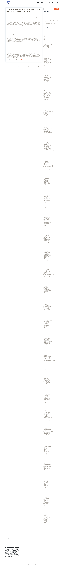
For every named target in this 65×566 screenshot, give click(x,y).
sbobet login (9, 551)
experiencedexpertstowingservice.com (49, 150)
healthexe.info (45, 481)
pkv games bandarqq (15, 538)
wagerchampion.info (46, 127)
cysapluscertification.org (47, 502)
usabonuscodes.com (46, 339)
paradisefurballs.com (46, 84)
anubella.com (45, 355)
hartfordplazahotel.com (47, 521)
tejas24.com (45, 476)
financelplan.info (46, 54)
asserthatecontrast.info (47, 489)
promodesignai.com (46, 349)
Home (38, 2)
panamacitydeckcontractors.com (48, 453)
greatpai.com (45, 277)
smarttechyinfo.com (46, 78)
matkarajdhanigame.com (47, 59)
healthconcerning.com (46, 89)
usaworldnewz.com (46, 209)
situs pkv (6, 550)
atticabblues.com (46, 288)
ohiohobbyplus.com (46, 239)
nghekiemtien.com (46, 473)
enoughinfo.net (45, 513)
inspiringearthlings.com (47, 317)
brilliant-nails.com (46, 465)
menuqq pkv (16, 552)
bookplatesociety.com (46, 249)
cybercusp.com (45, 362)
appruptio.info (45, 530)
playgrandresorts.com (46, 198)
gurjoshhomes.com (46, 244)
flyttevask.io (45, 519)
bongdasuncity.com (46, 81)
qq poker (44, 39)
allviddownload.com (46, 390)
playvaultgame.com (46, 197)
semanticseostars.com (47, 93)
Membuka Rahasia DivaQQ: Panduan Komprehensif (49, 24)
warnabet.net (45, 515)
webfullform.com (46, 388)
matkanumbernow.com (47, 398)
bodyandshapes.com (46, 359)
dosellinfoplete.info (46, 496)
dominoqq (45, 33)
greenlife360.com (46, 381)
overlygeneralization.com (47, 97)
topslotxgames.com (46, 401)
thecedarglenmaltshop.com (47, 44)
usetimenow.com (46, 426)
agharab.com (45, 272)
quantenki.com (45, 141)
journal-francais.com (46, 468)
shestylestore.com (46, 201)
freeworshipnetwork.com (47, 279)
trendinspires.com (46, 457)
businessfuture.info (46, 55)
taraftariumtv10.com (46, 462)
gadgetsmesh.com (46, 99)
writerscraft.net (45, 430)
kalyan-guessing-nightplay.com (48, 422)
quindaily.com (45, 352)
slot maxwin (18, 541)
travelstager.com (46, 456)
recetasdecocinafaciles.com (47, 275)
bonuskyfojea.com (46, 172)
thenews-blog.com (46, 337)
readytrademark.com (46, 344)
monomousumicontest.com (47, 128)
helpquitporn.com (46, 311)
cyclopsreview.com (46, 292)
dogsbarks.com (45, 295)
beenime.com (45, 159)
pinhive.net (45, 514)
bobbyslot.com (45, 73)
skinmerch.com (45, 231)
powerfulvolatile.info (46, 498)
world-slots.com (46, 61)
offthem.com (45, 376)
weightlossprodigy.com (47, 77)
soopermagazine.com (46, 342)
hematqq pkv (12, 553)
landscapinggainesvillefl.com (48, 320)
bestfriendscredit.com (46, 262)
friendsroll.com (45, 253)
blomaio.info (45, 495)
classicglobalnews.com (47, 361)
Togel (58, 2)
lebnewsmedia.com (46, 250)
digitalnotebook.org (46, 79)
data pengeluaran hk (46, 32)
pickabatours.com (46, 51)
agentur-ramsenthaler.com (47, 132)
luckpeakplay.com (46, 188)
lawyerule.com (45, 470)
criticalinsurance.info (46, 420)
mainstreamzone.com (46, 94)
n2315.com (45, 438)
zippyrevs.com (45, 397)
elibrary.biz (45, 263)
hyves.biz (44, 512)
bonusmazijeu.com (46, 171)
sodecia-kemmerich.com (47, 160)
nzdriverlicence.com (46, 327)
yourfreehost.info (46, 242)
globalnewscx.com (46, 113)
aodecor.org (45, 505)
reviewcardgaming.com (47, 149)
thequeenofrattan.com (47, 117)
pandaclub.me (45, 518)
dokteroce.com (45, 467)
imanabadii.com (45, 528)
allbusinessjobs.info (46, 49)
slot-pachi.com (45, 82)
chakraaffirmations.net (47, 68)
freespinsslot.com (46, 83)
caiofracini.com (45, 106)
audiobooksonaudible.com (47, 356)
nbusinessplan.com (46, 380)
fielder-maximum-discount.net (48, 444)
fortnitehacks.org (46, 503)
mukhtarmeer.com (46, 324)
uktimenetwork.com (46, 208)
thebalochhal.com (46, 214)
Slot (45, 2)
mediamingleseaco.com (47, 471)
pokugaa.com (45, 196)
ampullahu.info (45, 487)
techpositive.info (46, 107)
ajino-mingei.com (46, 241)
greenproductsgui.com (47, 88)
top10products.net (46, 50)
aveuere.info (45, 85)
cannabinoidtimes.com (47, 86)
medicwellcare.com (46, 143)
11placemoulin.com (46, 74)
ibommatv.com (45, 377)
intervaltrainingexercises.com (48, 165)
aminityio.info (45, 484)
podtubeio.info (45, 497)
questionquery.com (46, 463)
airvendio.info (45, 480)
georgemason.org (46, 45)
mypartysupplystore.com (47, 222)
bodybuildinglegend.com (47, 464)
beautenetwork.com (46, 357)
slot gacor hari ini (8, 542)
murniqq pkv (7, 553)
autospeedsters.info (46, 126)
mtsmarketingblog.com (47, 472)
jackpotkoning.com (46, 184)
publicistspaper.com (46, 351)
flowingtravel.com (46, 410)
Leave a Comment (25, 59)
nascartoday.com (46, 325)
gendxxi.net (45, 135)
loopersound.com (46, 235)
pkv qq (17, 549)
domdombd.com (46, 178)
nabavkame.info (45, 523)
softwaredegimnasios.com (47, 341)
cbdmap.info (45, 57)
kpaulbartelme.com (46, 153)
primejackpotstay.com (46, 195)
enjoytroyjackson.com (46, 297)
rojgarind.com (45, 90)
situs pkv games (46, 35)
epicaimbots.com (46, 299)
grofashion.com (45, 191)
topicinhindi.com (46, 46)
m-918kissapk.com (46, 522)
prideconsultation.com (47, 66)
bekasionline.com (46, 379)
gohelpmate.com (46, 428)
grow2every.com (46, 308)
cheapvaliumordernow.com (47, 158)
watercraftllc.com (46, 280)
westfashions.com (46, 454)
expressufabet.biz (46, 383)
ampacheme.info (46, 486)
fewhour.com (45, 91)
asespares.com (45, 286)
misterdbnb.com (46, 163)
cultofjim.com (45, 225)
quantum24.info (46, 140)
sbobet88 (11, 541)
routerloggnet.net (46, 402)
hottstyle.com (45, 314)
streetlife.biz (45, 511)
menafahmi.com (46, 323)
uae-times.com (45, 371)
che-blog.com (45, 63)
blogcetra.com (45, 110)
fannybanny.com (46, 182)
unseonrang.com (46, 108)
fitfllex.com (45, 445)
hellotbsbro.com (46, 102)
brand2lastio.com (46, 434)
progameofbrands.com (47, 394)
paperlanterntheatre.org (47, 278)
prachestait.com (46, 478)
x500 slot (13, 542)
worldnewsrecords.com (47, 146)
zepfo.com (45, 334)
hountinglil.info (45, 67)
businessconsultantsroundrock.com (49, 360)
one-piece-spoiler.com (47, 120)
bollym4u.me (45, 516)
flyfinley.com (45, 65)
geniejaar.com (45, 72)
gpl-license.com (46, 307)
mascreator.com (46, 322)
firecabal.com (45, 304)
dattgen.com (45, 293)
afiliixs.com (45, 283)
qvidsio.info (45, 499)
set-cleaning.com (46, 348)
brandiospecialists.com (47, 412)
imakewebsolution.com (47, 62)
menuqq (6, 538)
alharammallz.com (46, 284)
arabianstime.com (46, 287)
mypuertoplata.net (46, 384)
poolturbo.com (45, 477)
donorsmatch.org (46, 506)
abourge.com (45, 282)
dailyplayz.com (45, 179)
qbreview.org (45, 395)
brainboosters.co (46, 218)
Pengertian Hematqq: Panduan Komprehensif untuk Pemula (50, 21)
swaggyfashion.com (46, 461)
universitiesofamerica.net (47, 393)
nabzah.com (45, 415)
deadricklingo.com (46, 129)
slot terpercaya (7, 541)
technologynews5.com (47, 335)
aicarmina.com (45, 221)
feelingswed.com (46, 303)
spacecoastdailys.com (46, 343)
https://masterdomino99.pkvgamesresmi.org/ (12, 558)
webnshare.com (46, 96)
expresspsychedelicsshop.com (48, 301)
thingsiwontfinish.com (46, 202)
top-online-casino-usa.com (47, 408)
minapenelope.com (46, 236)
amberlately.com (46, 219)
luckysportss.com (46, 187)
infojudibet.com (45, 56)
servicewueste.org (46, 396)
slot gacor (16, 540)
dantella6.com (45, 403)
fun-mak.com (45, 161)
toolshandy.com (45, 455)
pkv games (45, 38)
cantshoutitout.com (46, 382)
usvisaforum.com (46, 232)
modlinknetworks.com (47, 185)
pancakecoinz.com (46, 64)
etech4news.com (46, 300)
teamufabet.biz (45, 387)
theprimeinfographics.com (47, 157)
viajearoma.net (45, 270)
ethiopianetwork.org (46, 98)
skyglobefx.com (45, 130)
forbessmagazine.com (46, 305)
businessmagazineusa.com (47, 142)
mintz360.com (45, 75)
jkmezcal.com (45, 164)
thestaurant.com (46, 168)
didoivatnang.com (46, 294)
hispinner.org (45, 419)
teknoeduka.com (46, 336)
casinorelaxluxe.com (46, 176)
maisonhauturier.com (46, 321)
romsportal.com (46, 199)
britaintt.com (45, 363)
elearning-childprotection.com (48, 431)
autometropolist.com (46, 289)
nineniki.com (45, 411)
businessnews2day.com (47, 145)
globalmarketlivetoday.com (47, 306)
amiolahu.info (45, 485)
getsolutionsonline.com (47, 418)
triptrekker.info (45, 134)
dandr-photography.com (47, 466)
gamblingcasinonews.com (47, 392)
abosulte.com (45, 353)
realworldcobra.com (46, 124)
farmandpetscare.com (46, 103)
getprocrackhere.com (46, 180)
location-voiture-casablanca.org (48, 152)
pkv (44, 37)
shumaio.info (45, 500)
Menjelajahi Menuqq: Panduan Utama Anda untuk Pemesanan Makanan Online (51, 18)
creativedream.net (46, 437)
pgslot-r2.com (45, 330)
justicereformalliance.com (47, 237)
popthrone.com (45, 60)
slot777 (17, 557)
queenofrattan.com (46, 116)
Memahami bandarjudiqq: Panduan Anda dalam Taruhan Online (50, 14)
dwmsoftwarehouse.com (47, 296)
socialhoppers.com (46, 436)
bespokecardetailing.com (47, 261)
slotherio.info (45, 501)
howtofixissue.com (46, 386)
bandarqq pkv (17, 546)
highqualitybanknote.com (47, 312)
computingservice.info (46, 105)
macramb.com (45, 450)
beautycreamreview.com (47, 290)
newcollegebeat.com (46, 228)
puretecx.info (45, 482)
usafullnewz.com (46, 207)
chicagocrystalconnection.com (48, 526)
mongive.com (45, 416)
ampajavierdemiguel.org (47, 217)
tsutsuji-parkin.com (46, 271)
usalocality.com (45, 211)
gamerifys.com (45, 373)
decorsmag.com (45, 391)
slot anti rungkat (13, 545)
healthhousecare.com (46, 309)
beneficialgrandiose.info (47, 494)
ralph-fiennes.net (46, 443)
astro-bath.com (45, 266)
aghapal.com (45, 267)
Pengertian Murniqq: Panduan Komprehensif (50, 16)
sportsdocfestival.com (46, 200)
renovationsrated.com (46, 345)
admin (20, 59)
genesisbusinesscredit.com (47, 446)
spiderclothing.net (46, 254)
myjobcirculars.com (46, 399)
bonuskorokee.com (46, 174)
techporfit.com (45, 378)
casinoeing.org (45, 508)
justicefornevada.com (46, 100)
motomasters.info (46, 136)
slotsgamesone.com (46, 404)
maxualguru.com (46, 80)
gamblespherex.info (46, 131)
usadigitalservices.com (47, 435)
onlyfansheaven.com (46, 440)
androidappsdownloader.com (48, 425)
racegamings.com (46, 194)
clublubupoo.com (46, 170)
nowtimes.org (45, 507)
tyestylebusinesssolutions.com (48, 166)
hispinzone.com (45, 405)
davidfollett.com (46, 227)
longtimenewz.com (46, 186)
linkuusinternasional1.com (47, 252)
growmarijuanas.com (46, 95)
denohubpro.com (46, 118)
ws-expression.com (46, 331)
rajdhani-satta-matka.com (47, 429)
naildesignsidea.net (46, 276)
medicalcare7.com (46, 413)
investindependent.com (47, 318)
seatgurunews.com (46, 256)
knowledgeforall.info (46, 433)
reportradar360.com (46, 460)
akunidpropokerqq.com (47, 260)
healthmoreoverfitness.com (47, 400)
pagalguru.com (45, 328)
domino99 (45, 29)
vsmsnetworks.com (46, 375)
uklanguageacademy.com (47, 47)
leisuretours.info (46, 101)
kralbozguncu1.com (46, 319)
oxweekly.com (45, 452)
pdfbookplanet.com (46, 115)
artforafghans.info (46, 479)
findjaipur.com (45, 224)
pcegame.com (45, 329)
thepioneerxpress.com (47, 385)
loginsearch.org (45, 504)
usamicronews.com (46, 189)
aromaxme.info (45, 488)
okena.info (45, 259)
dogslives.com (45, 114)
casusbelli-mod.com (46, 248)
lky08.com (45, 442)
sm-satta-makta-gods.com (47, 340)
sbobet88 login (14, 551)
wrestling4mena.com (46, 432)
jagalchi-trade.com (46, 234)
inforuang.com (45, 447)
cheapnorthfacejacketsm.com (48, 243)
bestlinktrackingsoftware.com (48, 169)
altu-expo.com (45, 268)
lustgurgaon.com (46, 71)
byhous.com (45, 520)
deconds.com (45, 364)
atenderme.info (45, 490)
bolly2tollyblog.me (46, 517)
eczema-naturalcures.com (47, 265)
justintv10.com (45, 469)
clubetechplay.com (46, 177)
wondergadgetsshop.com (47, 255)
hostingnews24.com (46, 313)
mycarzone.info (45, 137)
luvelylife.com (45, 449)
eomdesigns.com (46, 133)
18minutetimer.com (46, 92)
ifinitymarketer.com (46, 183)
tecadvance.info (45, 483)
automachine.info (46, 125)
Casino (49, 2)
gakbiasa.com (45, 524)
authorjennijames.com (46, 269)
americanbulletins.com (47, 285)
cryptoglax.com (45, 238)
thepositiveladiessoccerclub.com (48, 274)
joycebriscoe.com (46, 220)
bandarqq (44, 34)
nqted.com (45, 326)
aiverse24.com (45, 354)
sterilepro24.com (46, 147)
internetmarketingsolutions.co (48, 111)
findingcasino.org (46, 123)
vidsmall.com (45, 144)
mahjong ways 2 (13, 557)
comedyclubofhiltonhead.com (48, 154)
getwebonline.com (46, 439)
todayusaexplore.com (46, 210)
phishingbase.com (46, 193)
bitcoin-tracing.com (46, 358)
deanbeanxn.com (46, 58)
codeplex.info (45, 258)
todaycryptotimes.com (47, 338)
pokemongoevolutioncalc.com (48, 192)
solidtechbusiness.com (47, 148)
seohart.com (45, 347)
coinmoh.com (45, 291)
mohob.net (45, 76)
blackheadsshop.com (46, 151)
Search (57, 8)
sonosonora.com (46, 251)
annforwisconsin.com (46, 223)
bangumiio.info (45, 491)
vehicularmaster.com (46, 215)
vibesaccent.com (46, 216)
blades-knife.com (46, 119)
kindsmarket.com (46, 448)
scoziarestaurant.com (46, 346)
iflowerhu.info (45, 525)
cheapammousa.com (46, 273)
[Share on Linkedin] (40, 59)
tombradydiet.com (46, 245)
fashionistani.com (46, 302)
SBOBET (53, 2)
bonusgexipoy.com (46, 175)
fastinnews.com (45, 181)
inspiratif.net (45, 374)
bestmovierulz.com (46, 233)
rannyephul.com (46, 459)
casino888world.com (46, 162)
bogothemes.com (46, 240)
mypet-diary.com (46, 451)
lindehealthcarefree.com (47, 48)
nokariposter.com (46, 421)
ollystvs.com (45, 112)
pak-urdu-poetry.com (46, 109)
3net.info (44, 257)
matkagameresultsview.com (47, 417)
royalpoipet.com (46, 167)
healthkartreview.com (46, 310)
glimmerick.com (46, 226)
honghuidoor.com (46, 409)
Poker (42, 2)
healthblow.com (46, 427)
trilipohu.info (45, 529)
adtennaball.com (46, 414)
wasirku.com (45, 474)
